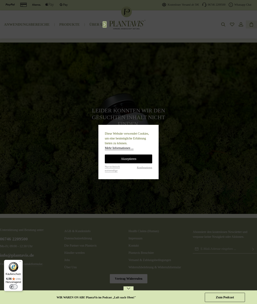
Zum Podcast (225, 297)
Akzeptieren (128, 159)
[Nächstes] (105, 24)
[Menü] (20, 262)
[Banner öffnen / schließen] (128, 291)
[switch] (13, 286)
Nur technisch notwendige (112, 168)
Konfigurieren (144, 167)
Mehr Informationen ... (119, 148)
